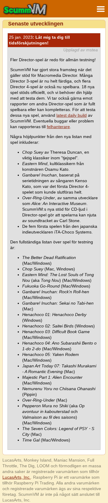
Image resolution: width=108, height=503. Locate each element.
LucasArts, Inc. (16, 477)
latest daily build (71, 115)
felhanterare (58, 126)
